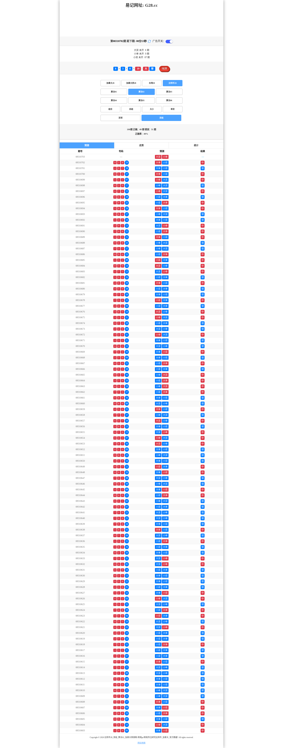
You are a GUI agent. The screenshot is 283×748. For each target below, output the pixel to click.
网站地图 (141, 743)
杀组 (131, 109)
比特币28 (173, 83)
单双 (173, 109)
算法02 (141, 92)
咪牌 (164, 68)
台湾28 (152, 83)
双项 (121, 118)
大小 (152, 109)
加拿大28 (110, 83)
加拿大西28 (131, 83)
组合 (110, 109)
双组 (161, 118)
